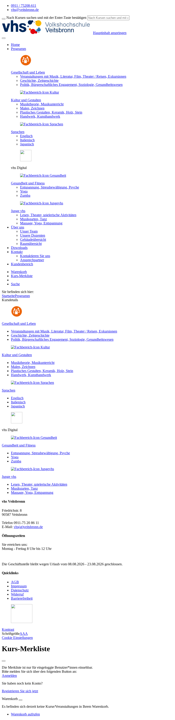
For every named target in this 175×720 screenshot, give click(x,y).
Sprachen (17, 132)
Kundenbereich (22, 264)
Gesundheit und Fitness (28, 183)
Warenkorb (19, 272)
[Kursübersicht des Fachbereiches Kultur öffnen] (39, 92)
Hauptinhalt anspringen (109, 33)
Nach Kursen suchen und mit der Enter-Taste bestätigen (46, 18)
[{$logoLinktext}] (47, 33)
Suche (15, 284)
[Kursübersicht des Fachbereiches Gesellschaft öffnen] (25, 65)
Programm (22, 296)
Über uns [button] (17, 227)
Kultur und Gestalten (26, 100)
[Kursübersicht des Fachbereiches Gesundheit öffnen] (43, 175)
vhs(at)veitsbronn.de (28, 527)
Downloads (19, 248)
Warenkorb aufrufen (25, 714)
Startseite (8, 296)
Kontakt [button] (17, 252)
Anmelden (9, 676)
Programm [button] (18, 49)
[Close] (20, 700)
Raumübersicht (31, 244)
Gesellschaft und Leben (28, 72)
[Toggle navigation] (3, 38)
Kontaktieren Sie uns (35, 256)
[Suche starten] (3, 19)
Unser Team (29, 231)
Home (15, 45)
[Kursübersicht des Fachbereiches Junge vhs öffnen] (41, 203)
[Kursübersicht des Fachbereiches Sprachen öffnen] (41, 124)
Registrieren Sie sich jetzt (20, 691)
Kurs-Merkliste (22, 276)
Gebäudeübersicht (33, 239)
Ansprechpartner (32, 260)
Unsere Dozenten (32, 235)
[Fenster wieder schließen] (3, 661)
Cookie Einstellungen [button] (17, 638)
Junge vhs (18, 211)
